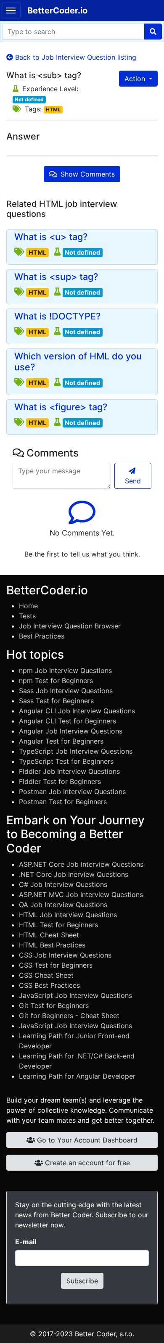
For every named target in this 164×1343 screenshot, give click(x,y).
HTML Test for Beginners (58, 925)
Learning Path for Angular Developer (77, 1076)
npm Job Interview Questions (65, 670)
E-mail (25, 1241)
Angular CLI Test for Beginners (67, 721)
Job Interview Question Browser (70, 626)
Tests (27, 616)
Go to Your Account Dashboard (86, 1140)
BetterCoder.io (57, 10)
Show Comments (86, 174)
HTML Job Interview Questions (68, 914)
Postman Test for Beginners (63, 801)
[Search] (153, 32)
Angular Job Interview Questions (70, 731)
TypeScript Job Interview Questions (75, 751)
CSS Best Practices (49, 985)
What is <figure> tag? (60, 407)
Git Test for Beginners (54, 1005)
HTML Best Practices (52, 945)
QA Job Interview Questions (63, 904)
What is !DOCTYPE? (57, 316)
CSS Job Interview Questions (65, 955)
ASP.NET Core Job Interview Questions (81, 864)
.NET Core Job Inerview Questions (73, 874)
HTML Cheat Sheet (49, 935)
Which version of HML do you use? (78, 361)
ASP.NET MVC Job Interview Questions (81, 894)
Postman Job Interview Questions (72, 791)
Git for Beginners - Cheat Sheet (69, 1015)
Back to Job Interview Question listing (74, 57)
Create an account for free (86, 1162)
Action (135, 78)
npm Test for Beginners (56, 680)
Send (133, 481)
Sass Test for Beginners (56, 701)
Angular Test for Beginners (61, 741)
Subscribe (82, 1281)
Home (28, 606)
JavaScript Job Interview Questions (75, 995)
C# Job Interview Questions (63, 884)
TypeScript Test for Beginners (66, 761)
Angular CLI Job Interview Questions (77, 711)
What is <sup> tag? (56, 277)
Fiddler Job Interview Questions (69, 771)
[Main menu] (11, 10)
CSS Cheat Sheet (46, 975)
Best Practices (41, 636)
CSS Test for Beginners (56, 965)
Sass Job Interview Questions (66, 690)
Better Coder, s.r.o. (104, 1334)
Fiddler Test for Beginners (60, 781)
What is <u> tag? (50, 237)
